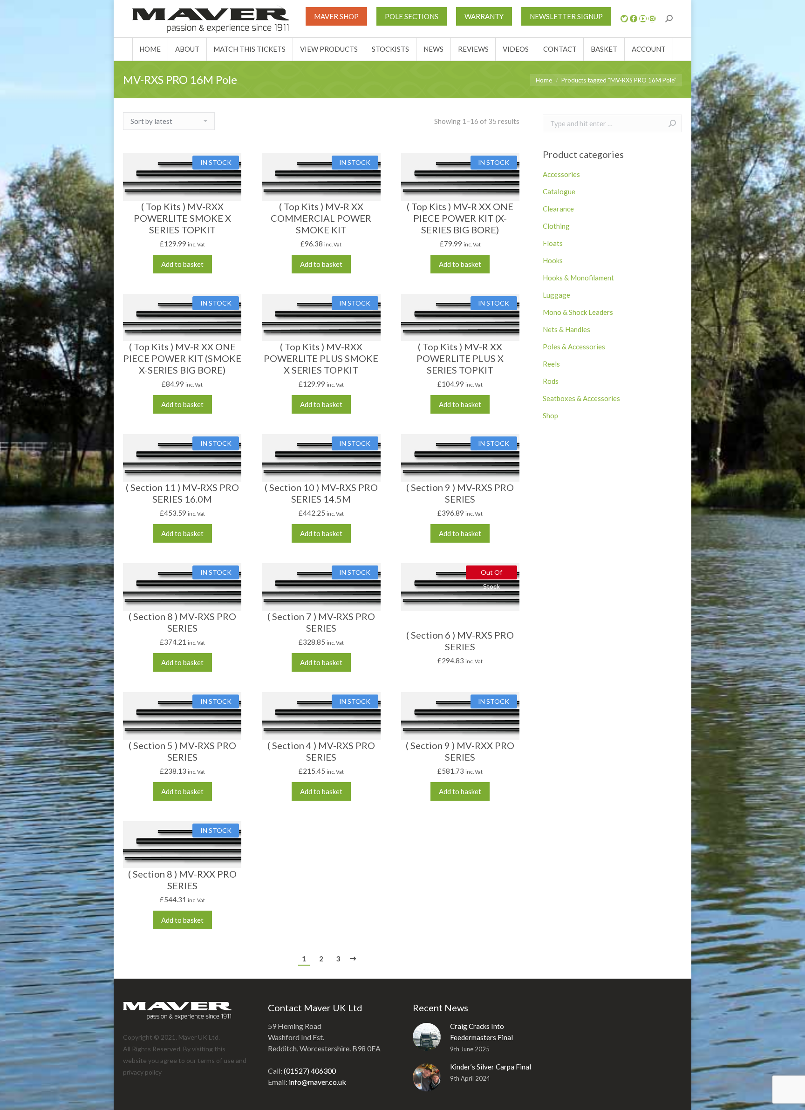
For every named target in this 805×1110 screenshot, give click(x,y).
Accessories (561, 174)
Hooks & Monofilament (578, 277)
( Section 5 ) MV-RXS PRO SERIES (182, 751)
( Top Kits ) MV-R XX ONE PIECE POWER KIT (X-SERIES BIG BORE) (460, 218)
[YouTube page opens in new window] (643, 18)
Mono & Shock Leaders (578, 312)
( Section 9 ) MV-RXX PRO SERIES (460, 751)
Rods (551, 381)
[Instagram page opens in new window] (652, 18)
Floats (553, 243)
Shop (550, 415)
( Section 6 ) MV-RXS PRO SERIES (460, 640)
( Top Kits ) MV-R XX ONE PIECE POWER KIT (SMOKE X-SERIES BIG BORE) (182, 358)
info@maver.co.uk (317, 1081)
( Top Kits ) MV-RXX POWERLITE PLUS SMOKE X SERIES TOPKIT (321, 358)
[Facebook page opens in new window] (633, 18)
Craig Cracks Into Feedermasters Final (481, 1032)
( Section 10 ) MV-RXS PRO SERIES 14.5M (321, 493)
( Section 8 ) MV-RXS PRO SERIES (182, 622)
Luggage (556, 295)
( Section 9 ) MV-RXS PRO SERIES (460, 493)
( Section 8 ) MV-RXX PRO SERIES (182, 879)
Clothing (556, 226)
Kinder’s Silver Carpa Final (490, 1066)
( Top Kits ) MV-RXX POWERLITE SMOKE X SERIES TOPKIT (182, 218)
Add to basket (182, 264)
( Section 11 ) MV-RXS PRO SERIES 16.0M (182, 493)
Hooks (553, 260)
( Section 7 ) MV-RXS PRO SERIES (321, 622)
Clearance (558, 208)
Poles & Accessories (574, 346)
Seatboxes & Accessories (581, 398)
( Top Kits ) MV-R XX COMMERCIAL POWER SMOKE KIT (321, 218)
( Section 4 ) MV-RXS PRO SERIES (321, 751)
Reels (551, 364)
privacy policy (142, 1072)
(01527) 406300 (310, 1070)
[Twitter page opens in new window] (624, 18)
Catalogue (559, 191)
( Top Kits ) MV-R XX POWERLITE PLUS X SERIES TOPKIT (460, 358)
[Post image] (427, 1037)
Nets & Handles (566, 329)
